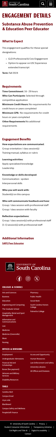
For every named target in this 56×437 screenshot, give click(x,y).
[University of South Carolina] (28, 266)
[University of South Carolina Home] (15, 4)
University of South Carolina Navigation (50, 4)
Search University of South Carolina (43, 4)
